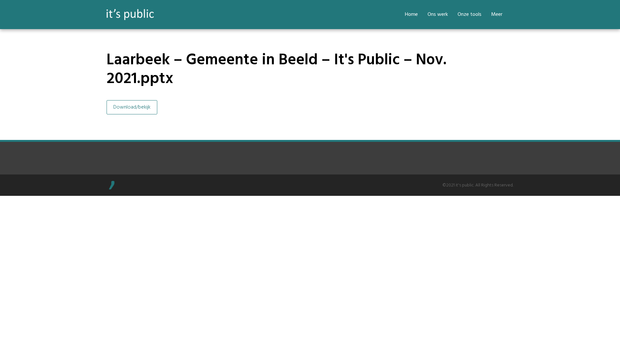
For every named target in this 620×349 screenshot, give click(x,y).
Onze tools (469, 14)
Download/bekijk (131, 107)
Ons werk (438, 14)
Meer (496, 14)
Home (411, 14)
